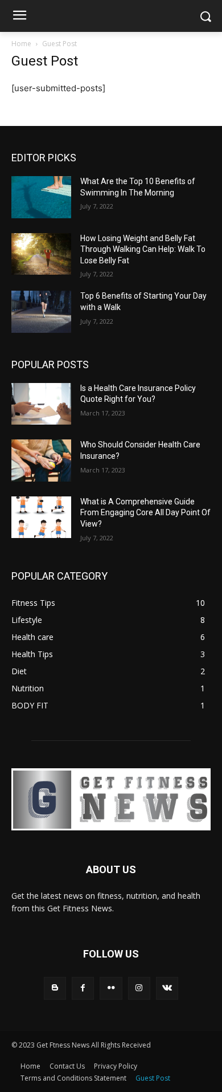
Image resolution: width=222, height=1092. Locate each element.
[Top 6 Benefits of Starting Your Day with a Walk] (41, 312)
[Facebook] (83, 988)
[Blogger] (55, 988)
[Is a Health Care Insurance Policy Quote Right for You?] (41, 404)
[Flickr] (111, 988)
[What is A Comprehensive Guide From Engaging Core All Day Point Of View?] (41, 517)
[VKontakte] (167, 988)
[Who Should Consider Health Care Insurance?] (41, 460)
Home (21, 43)
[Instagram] (139, 988)
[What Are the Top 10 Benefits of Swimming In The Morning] (41, 197)
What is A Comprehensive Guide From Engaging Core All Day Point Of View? (145, 512)
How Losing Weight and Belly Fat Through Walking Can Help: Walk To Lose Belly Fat (142, 249)
